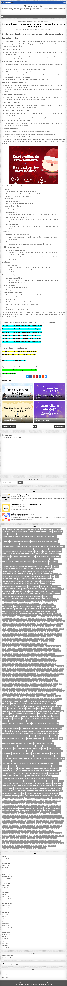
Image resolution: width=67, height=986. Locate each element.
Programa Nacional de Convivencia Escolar (30, 778)
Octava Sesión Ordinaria (39, 743)
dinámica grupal (27, 629)
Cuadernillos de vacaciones (35, 604)
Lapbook (27, 706)
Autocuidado (31, 551)
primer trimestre (13, 768)
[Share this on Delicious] (46, 376)
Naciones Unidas (55, 733)
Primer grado (5, 768)
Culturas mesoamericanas (25, 614)
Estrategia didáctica (19, 658)
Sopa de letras (53, 826)
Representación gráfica (7, 801)
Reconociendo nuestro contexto (18, 791)
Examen (22, 666)
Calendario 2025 (14, 566)
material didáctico (16, 723)
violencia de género (37, 848)
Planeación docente (38, 756)
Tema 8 (3, 838)
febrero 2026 (6, 934)
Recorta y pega (17, 793)
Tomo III (11, 843)
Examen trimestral (59, 666)
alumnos (48, 541)
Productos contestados (55, 771)
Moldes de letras (31, 731)
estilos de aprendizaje (52, 656)
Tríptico (31, 846)
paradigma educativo (27, 748)
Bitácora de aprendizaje (7, 561)
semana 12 (27, 811)
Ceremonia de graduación (49, 574)
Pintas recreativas (54, 751)
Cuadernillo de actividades (55, 591)
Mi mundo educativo (33, 6)
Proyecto (61, 781)
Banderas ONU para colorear (27, 554)
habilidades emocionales (21, 691)
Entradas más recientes (9, 426)
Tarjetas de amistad (43, 833)
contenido (18, 589)
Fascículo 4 (10, 671)
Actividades (25, 534)
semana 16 (48, 811)
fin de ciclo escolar (33, 681)
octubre (47, 743)
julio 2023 (5, 867)
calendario (59, 564)
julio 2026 (5, 945)
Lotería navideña (25, 718)
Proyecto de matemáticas (15, 783)
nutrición (13, 741)
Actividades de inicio (57, 534)
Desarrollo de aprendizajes (55, 616)
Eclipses (56, 636)
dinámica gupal (35, 629)
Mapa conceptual (13, 721)
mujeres (43, 731)
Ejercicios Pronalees (25, 646)
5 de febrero (44, 531)
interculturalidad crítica (55, 698)
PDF (60, 748)
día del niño (19, 624)
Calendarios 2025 (47, 566)
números (61, 738)
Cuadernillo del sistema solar (22, 599)
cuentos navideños (20, 611)
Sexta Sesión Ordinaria (7, 823)
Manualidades (5, 721)
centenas (35, 574)
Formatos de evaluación (35, 683)
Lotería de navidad (17, 718)
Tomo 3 (55, 841)
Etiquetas (37, 661)
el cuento (59, 646)
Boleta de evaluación (28, 561)
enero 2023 (5, 861)
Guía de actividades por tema (16, 688)
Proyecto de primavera (27, 783)
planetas (32, 758)
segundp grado (5, 811)
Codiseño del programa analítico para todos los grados (26, 504)
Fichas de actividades (20, 676)
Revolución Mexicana (49, 801)
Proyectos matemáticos (7, 788)
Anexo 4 (26, 544)
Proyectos (24, 786)
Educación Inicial (40, 639)
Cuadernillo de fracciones (40, 594)
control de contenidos (33, 589)
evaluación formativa (40, 664)
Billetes (40, 559)
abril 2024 (5, 887)
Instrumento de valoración (8, 698)
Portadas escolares (25, 761)
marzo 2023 (5, 865)
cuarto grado (5, 611)
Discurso (23, 631)
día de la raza (5, 621)
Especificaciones (37, 653)
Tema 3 (30, 836)
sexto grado (32, 823)
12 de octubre (16, 529)
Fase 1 (30, 671)
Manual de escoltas (55, 718)
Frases (60, 683)
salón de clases (38, 806)
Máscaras (24, 721)
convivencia (42, 589)
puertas (26, 788)
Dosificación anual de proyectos (20, 636)
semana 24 (36, 813)
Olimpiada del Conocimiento (8, 746)
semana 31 (20, 816)
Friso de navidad (5, 686)
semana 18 (59, 811)
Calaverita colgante (32, 564)
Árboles (50, 549)
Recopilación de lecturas (7, 793)
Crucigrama (16, 591)
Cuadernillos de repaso (22, 604)
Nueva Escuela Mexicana (38, 738)
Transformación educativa (8, 846)
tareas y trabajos (25, 833)
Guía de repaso (37, 688)
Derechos (35, 616)
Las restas (59, 706)
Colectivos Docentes (22, 579)
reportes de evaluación (57, 798)
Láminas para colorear (19, 706)
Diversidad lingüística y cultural (19, 634)
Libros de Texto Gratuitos (16, 713)
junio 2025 (5, 918)
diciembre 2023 (6, 878)
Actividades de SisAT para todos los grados (22, 514)
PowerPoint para (17, 763)
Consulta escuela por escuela (9, 589)
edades (60, 636)
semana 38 (59, 816)
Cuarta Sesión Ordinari (41, 609)
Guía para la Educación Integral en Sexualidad (52, 688)
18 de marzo (37, 529)
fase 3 (37, 671)
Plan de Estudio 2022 (37, 753)
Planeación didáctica (12, 756)
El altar (42, 646)
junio (23, 703)
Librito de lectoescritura (27, 711)
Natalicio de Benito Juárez (8, 736)
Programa (26, 773)
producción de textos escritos (41, 771)
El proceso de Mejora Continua (32, 649)
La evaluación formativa (39, 703)
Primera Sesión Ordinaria (32, 768)
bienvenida (35, 559)
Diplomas (41, 629)
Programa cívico (43, 773)
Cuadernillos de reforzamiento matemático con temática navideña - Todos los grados (33, 25)
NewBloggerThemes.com (45, 984)
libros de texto (5, 713)
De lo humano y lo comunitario (9, 616)
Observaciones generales (45, 741)
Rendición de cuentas (7, 798)
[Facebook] (62, 2)
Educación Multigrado (50, 639)
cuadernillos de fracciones (36, 601)
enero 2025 (5, 907)
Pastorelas (44, 748)
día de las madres (21, 621)
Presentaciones (12, 766)
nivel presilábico (54, 736)
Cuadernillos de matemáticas (49, 601)
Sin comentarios (21, 496)
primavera (59, 766)
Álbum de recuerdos (18, 541)
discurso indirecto (51, 631)
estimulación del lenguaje (8, 658)
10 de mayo (9, 529)
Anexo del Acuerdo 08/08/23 (39, 544)
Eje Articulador (44, 641)
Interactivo (46, 698)
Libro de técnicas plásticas (54, 711)
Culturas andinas (15, 614)
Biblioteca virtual (27, 559)
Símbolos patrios (59, 823)
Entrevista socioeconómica (46, 651)
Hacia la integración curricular (45, 691)
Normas (12, 738)
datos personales (57, 614)
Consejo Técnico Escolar (33, 586)
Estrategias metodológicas (49, 658)
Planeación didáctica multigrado (25, 756)
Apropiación (37, 549)
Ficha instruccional (6, 676)
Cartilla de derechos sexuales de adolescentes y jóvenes (15, 574)
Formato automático (6, 683)
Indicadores (16, 696)
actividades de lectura (7, 536)
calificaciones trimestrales (8, 569)
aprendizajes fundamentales (26, 549)
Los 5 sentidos (33, 716)
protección (49, 781)
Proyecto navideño (6, 786)
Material (35, 721)
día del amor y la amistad (38, 621)
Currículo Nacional (36, 614)
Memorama (9, 728)
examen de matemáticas (29, 666)
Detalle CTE (30, 619)
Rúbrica (23, 803)
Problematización (54, 768)
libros (62, 711)
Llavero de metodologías (7, 716)
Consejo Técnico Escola (21, 586)
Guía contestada (5, 688)
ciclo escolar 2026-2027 (44, 576)
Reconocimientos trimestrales (55, 791)
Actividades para (6, 539)
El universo (56, 649)
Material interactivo (26, 723)
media (53, 723)
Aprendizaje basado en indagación (41, 546)
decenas (18, 616)
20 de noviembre (44, 529)
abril (15, 534)
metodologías (42, 728)
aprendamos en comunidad (27, 546)
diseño (58, 631)
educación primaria (17, 641)
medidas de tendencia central (41, 726)
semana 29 (4, 816)
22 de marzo (19, 531)
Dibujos (42, 626)
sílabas (43, 823)
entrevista (36, 651)
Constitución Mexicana (55, 586)
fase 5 (44, 671)
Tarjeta (31, 833)
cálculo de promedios (43, 564)
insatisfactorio (50, 696)
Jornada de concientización (20, 701)
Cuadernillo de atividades (27, 594)
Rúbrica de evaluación (31, 803)
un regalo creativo (38, 846)
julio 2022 (4, 856)
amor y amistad (53, 541)
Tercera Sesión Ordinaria (41, 838)
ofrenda (52, 743)
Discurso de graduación (31, 631)
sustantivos (5, 828)
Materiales (34, 723)
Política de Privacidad (7, 974)
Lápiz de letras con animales (35, 706)
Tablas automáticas (31, 828)
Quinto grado (53, 788)
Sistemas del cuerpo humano (42, 826)
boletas (35, 561)
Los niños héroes (56, 716)
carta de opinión (31, 571)
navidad (27, 736)
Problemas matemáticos (43, 768)
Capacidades (42, 569)
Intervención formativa (7, 701)
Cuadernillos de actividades (22, 601)
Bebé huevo (58, 556)
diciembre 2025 (6, 930)
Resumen (38, 801)
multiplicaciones (6, 733)
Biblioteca (11, 559)
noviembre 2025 (7, 927)
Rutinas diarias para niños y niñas (10, 806)
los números (5, 718)
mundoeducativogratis (9, 2)
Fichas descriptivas (40, 676)
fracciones (55, 683)
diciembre (58, 626)
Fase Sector (60, 671)
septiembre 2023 (7, 872)
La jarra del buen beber (50, 703)
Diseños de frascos (6, 634)
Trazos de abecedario (20, 846)
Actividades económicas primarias (38, 536)
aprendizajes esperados (14, 549)
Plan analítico (28, 753)
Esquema (52, 653)
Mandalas (43, 718)
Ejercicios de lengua (42, 644)
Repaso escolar (15, 798)
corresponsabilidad (55, 589)
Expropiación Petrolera (46, 668)
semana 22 (25, 813)
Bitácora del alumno (18, 561)
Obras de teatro (28, 741)
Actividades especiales (52, 536)
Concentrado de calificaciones (22, 584)
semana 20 (14, 813)
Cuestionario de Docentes (50, 611)
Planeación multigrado (49, 756)
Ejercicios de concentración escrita (29, 644)
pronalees (32, 781)
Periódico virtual (45, 751)
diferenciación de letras (12, 629)
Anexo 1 (13, 544)
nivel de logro (46, 736)
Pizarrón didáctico (16, 753)
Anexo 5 (30, 544)
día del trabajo (32, 624)
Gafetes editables (39, 686)
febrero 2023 (6, 863)
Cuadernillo (31, 591)
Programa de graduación (31, 776)
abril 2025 (5, 914)
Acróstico (19, 534)
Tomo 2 (51, 841)
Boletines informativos (7, 564)
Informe (33, 696)
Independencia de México (7, 696)
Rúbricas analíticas (52, 803)
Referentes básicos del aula (52, 793)
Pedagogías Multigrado (7, 751)
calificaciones (55, 566)
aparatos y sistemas (15, 546)
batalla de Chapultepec (41, 556)
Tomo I (3, 843)
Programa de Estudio (7, 776)
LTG (31, 718)
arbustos (55, 549)
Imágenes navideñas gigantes (48, 693)
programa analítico (34, 773)
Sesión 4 (42, 821)
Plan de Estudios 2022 (56, 753)
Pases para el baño (37, 748)
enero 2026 (6, 932)
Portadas (18, 761)
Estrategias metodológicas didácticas (11, 661)
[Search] (64, 2)
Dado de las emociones (47, 614)
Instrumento (58, 696)
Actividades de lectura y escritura (21, 536)
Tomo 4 (59, 841)
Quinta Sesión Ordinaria (44, 788)
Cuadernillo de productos (22, 596)
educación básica (6, 639)
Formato (56, 681)
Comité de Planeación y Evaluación (45, 579)
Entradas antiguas (59, 426)
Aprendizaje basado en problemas (57, 546)
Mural (35, 733)
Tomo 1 (47, 841)
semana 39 (4, 818)
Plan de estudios (46, 753)
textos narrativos (52, 838)
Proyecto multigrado (58, 783)
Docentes (41, 634)
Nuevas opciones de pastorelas (51, 738)
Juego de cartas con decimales (34, 701)
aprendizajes (5, 549)
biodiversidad (46, 559)
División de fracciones (33, 634)
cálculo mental (52, 564)
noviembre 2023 (7, 876)
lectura (23, 708)
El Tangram (42, 649)
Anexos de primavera (54, 544)
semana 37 (53, 816)
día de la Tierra (12, 621)
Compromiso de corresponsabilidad (32, 581)
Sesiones (52, 821)
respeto (27, 801)
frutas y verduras (18, 686)
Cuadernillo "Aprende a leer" (41, 591)
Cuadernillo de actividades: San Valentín (11, 594)
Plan (23, 753)
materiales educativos (43, 723)
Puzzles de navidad (33, 788)
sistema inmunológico (14, 826)
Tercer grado (23, 838)
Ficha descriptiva (32, 673)
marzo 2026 (5, 936)
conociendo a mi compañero (46, 584)
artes (3, 551)
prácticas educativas (26, 763)
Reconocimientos (30, 791)
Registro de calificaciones (41, 796)
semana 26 (47, 813)
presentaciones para (21, 766)
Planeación (4, 756)
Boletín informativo (53, 561)
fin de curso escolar (43, 681)
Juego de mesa (56, 701)
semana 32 (25, 816)
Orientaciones (39, 746)
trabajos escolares (59, 843)
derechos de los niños (43, 616)
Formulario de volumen (47, 683)
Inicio (34, 426)
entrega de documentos (27, 651)
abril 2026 (5, 938)
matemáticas (36, 21)
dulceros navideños (38, 636)
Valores (16, 848)
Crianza (62, 589)
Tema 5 (54, 836)
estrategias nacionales (26, 661)
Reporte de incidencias (41, 798)
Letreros (58, 708)
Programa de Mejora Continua (45, 776)
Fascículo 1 (55, 668)
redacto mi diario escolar (40, 793)
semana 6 (30, 818)
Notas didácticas (22, 738)
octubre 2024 (6, 901)
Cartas (46, 571)
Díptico (56, 629)
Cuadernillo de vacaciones (8, 599)
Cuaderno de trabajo (45, 606)
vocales (44, 848)
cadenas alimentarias (18, 564)
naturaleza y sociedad (20, 736)
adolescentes (44, 539)
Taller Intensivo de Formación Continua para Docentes (41, 831)
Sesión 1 (28, 821)
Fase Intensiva (53, 671)
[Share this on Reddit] (43, 376)
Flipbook (51, 681)
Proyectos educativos (46, 786)
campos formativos (34, 569)
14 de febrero (23, 529)
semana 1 (12, 811)
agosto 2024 (5, 896)
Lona (15, 716)
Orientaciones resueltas (7, 748)
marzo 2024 (5, 885)
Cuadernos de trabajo (20, 609)
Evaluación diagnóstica (29, 664)
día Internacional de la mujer (43, 624)
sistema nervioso (24, 826)
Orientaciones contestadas (49, 746)
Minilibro (8, 731)
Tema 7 (61, 836)
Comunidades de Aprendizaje (8, 584)
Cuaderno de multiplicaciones (33, 606)
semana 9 (45, 818)
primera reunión (21, 768)
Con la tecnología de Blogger (11, 964)
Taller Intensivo (5, 831)
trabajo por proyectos (27, 843)
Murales (39, 733)
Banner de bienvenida (54, 554)
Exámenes (4, 668)
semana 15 (43, 811)
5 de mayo (55, 531)
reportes (49, 798)
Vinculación (29, 848)
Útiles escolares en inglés (8, 848)
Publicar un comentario (44, 29)
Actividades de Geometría (45, 534)
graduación (51, 686)
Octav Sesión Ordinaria (28, 743)
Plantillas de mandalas (53, 758)
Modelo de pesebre (18, 731)
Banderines (41, 554)
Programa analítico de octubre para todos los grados (17, 397)
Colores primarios (32, 579)
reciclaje (59, 788)
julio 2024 (5, 894)
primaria (54, 766)
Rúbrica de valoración (42, 803)
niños (34, 736)
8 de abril (60, 531)
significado (38, 823)
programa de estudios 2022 (19, 776)
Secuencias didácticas (7, 808)
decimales (23, 616)
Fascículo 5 (17, 671)
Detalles (36, 619)
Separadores (5, 821)
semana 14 (38, 811)
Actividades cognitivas (34, 534)
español (30, 653)
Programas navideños (18, 781)
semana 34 (37, 816)
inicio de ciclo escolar (41, 696)
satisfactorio (58, 806)
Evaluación (54, 661)
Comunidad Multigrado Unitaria (48, 581)
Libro (35, 711)
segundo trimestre (56, 808)
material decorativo (6, 723)
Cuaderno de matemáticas (20, 606)
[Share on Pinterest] (37, 376)
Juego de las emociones (47, 701)
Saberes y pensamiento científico (26, 806)
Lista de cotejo (44, 713)
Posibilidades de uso (56, 761)
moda (12, 731)
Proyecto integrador (47, 783)
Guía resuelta (5, 691)
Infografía (22, 696)
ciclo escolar (59, 574)
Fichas (13, 676)
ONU (16, 746)
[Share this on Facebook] (30, 376)
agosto (11, 541)
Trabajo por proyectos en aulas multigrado (43, 843)
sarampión (51, 806)
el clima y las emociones (50, 646)
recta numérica (29, 793)
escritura (15, 653)
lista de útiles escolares (54, 713)
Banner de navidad (6, 556)
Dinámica (21, 629)
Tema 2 (42, 836)
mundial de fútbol (19, 733)
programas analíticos (7, 781)
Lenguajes (49, 708)
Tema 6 (57, 836)
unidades (45, 846)
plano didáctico (38, 758)
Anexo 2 (17, 544)
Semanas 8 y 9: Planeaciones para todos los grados (49, 397)
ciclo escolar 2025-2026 (32, 576)
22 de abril (12, 531)
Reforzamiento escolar (24, 796)
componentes (20, 581)
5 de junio (50, 531)
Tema (27, 836)
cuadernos (53, 606)
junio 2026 (5, 943)
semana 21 (20, 813)
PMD (61, 758)
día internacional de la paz (57, 624)
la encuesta (30, 703)
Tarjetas (36, 833)
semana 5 (25, 818)
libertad (4, 711)
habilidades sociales (32, 691)
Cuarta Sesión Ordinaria (53, 609)
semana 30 (15, 816)
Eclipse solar (50, 636)
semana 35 (42, 816)
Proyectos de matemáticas (33, 786)
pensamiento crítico (21, 751)
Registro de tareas (52, 796)
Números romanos (6, 741)
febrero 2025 (6, 910)
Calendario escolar (23, 566)
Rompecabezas (5, 803)
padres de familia (17, 748)
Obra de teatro (20, 741)
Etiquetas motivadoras (45, 661)
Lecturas (39, 708)
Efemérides (35, 641)
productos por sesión (7, 773)
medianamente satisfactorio (8, 726)
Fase (27, 671)
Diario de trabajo (36, 626)
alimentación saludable (36, 541)
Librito (8, 711)
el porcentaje (22, 649)
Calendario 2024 (5, 566)
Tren (27, 846)
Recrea (23, 793)
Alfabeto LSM (27, 541)
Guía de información (28, 688)
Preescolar (35, 763)
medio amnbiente (60, 726)
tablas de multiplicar (41, 828)
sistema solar (32, 826)
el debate (4, 649)
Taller (58, 828)
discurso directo (42, 631)
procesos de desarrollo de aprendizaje (25, 771)
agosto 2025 (6, 921)
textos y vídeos (5, 841)
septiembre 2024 (7, 898)
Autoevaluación (38, 551)
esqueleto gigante (46, 653)
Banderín (37, 554)
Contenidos (24, 589)
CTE (21, 591)
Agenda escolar (5, 541)
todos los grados (44, 21)
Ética (33, 661)
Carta (15, 571)
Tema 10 (38, 836)
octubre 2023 (6, 874)
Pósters (4, 763)
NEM (31, 736)
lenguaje (44, 708)
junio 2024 (5, 892)
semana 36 (48, 816)
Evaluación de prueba (18, 664)
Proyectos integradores (57, 786)
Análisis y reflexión (6, 544)
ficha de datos (13, 673)
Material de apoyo (42, 721)
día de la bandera (42, 619)
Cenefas (30, 574)
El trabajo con (49, 649)
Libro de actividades (42, 711)
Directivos (61, 629)
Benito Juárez (5, 559)
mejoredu (4, 728)
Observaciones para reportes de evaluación (12, 743)
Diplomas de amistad (49, 629)
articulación (8, 551)
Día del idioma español (59, 621)
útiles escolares (51, 846)
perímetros (29, 751)
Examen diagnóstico (49, 666)
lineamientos (26, 713)
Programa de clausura (53, 773)
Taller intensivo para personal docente (11, 833)
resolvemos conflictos (19, 801)
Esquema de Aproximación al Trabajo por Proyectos (14, 656)
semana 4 (10, 818)
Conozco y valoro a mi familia (8, 586)
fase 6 (48, 671)
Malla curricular (37, 718)
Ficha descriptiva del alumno (43, 673)
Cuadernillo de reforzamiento (35, 596)
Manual (48, 718)
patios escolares (52, 748)
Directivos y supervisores (8, 631)
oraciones (20, 746)
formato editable (25, 683)
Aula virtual (24, 551)
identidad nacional (32, 693)
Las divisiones (46, 706)
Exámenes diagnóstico (12, 668)
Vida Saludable (22, 848)
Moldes (25, 731)
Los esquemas (48, 716)
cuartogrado (12, 611)
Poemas (13, 761)
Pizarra (61, 751)
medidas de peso (29, 726)
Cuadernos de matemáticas (8, 609)
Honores (9, 693)
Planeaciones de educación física (9, 758)
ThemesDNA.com (24, 984)
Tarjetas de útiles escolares (55, 833)
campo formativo (25, 569)
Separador (61, 818)
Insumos (29, 698)
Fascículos (22, 671)
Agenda (49, 539)
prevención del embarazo (45, 766)
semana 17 (53, 811)
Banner (47, 554)
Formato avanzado (16, 683)
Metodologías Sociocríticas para (54, 728)
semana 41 (20, 818)
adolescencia (37, 539)
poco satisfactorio (6, 761)
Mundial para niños (28, 733)
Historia (4, 693)
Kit (26, 703)
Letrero (53, 708)
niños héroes (39, 736)
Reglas (59, 796)
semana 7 (35, 818)
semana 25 (42, 813)
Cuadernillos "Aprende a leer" (8, 601)
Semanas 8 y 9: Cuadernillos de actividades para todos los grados (16, 420)
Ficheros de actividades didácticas (10, 681)
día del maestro (12, 624)
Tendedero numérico (14, 838)
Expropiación (37, 668)
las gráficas (53, 706)
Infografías (28, 696)
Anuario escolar (5, 546)
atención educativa (16, 551)
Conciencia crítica (34, 584)
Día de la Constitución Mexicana (54, 619)
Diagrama (29, 626)
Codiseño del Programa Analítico (9, 579)
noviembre (29, 738)
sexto (27, 823)
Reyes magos (58, 801)
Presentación (5, 766)
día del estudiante (49, 621)
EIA (39, 641)
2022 (50, 529)
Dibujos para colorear (50, 626)
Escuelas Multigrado (23, 653)
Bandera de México (6, 554)
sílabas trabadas (50, 823)
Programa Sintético (45, 778)
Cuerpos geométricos (39, 611)
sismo (6, 826)
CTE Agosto (25, 591)
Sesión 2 (33, 821)
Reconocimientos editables (41, 791)
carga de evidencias (50, 569)
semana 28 (58, 813)
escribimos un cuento (7, 653)
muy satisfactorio (46, 733)
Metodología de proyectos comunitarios (29, 728)
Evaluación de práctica (7, 664)
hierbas (55, 691)
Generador (45, 686)
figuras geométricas (23, 681)
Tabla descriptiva (22, 828)
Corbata (48, 589)
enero (15, 651)
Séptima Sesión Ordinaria (20, 821)
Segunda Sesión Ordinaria (37, 808)
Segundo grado (47, 808)
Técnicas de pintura (20, 836)
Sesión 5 (47, 821)
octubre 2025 (6, 925)
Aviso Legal (5, 977)
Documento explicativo (7, 636)
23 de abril (25, 531)
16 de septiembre (30, 529)
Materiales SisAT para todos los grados (21, 495)
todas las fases (31, 841)
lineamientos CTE (33, 713)
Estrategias (27, 658)
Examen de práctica (40, 666)
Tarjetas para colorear (7, 836)
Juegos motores (14, 703)
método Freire (16, 728)
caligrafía (18, 569)
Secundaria (15, 808)
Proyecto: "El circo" (16, 786)
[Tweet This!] (27, 376)
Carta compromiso (22, 571)
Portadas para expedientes (37, 761)
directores (17, 631)
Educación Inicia (32, 639)
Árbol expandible (44, 549)
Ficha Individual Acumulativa (57, 673)
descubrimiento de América (8, 619)
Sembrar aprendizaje (53, 818)
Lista (39, 713)
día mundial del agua (6, 626)
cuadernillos (56, 599)
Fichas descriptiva (30, 676)
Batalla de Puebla (51, 556)
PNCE (64, 758)
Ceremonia (40, 574)
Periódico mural (36, 751)
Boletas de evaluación (43, 561)
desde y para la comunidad (21, 619)
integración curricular (36, 698)
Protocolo (55, 781)
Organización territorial (29, 746)
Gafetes (32, 686)
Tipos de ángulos (14, 841)
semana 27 (53, 813)
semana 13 (32, 811)
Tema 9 (7, 838)
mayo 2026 (5, 941)
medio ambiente (52, 726)
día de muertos (28, 621)
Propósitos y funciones (40, 781)
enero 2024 (5, 881)
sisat (3, 826)
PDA (57, 748)
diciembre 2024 (6, 905)
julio (20, 703)
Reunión (42, 801)
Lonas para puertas (25, 716)
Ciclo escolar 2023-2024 (7, 576)
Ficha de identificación (22, 673)
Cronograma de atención (7, 591)
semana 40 (15, 818)
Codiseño (57, 576)
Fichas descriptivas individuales (9, 678)
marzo (19, 721)
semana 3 (10, 816)
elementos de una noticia (7, 651)
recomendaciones (6, 791)
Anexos (47, 544)
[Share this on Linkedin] (40, 376)
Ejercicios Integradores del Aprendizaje (11, 646)
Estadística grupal (41, 656)
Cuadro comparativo (30, 609)
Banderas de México (15, 554)
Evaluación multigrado (51, 664)
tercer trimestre (31, 838)
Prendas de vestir (54, 763)
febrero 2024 (6, 883)
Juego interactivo (6, 703)
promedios (26, 781)
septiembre (11, 821)
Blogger (47, 982)
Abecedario (10, 534)
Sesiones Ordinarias (59, 821)
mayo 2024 (5, 890)
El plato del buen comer (12, 649)
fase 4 (41, 671)
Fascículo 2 (61, 668)
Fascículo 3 (4, 671)
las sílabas (4, 708)
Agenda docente (55, 539)
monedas (38, 731)
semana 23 (31, 813)
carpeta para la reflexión (7, 571)
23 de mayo (30, 531)
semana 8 (40, 818)
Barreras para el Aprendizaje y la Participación (24, 556)
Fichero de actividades (34, 678)
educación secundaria (27, 641)
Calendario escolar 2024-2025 (35, 566)
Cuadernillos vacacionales (48, 604)
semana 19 (4, 813)
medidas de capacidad (20, 726)
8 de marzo (4, 534)
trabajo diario (17, 843)
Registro (32, 796)
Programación (54, 778)
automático (59, 551)
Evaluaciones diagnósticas (8, 666)
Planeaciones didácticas (23, 758)
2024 (53, 529)
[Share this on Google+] (34, 376)
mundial (12, 733)
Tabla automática (13, 828)
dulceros (31, 636)
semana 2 (9, 813)
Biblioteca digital (19, 559)
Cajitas (25, 564)
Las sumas (10, 708)
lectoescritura (17, 708)
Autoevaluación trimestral (49, 551)
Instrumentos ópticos (20, 698)
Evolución (17, 666)
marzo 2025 (5, 912)
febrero (7, 673)
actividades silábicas (15, 539)
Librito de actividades (16, 711)
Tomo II (7, 843)
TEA (14, 836)
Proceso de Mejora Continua (8, 771)
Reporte (22, 798)
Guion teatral (12, 691)
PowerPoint (9, 763)
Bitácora (52, 559)
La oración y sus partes (7, 706)
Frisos (11, 686)
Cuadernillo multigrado (34, 599)
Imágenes (39, 693)
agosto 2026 (5, 947)
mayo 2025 (5, 916)
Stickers (60, 826)
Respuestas (32, 801)
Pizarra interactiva (6, 753)
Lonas (18, 716)
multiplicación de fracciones (52, 731)
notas (16, 738)
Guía (56, 686)
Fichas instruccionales (23, 678)
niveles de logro (5, 738)
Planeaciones (58, 756)
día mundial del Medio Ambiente (19, 626)
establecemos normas (31, 656)
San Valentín (45, 806)
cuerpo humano (29, 611)
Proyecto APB (5, 783)
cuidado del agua (6, 614)
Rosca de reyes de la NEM (15, 803)
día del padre (25, 624)
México (3, 731)
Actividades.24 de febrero (27, 539)
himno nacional (61, 691)
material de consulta (52, 721)
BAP (12, 556)
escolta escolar (56, 651)
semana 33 (31, 816)
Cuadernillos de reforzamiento (26, 21)
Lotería (10, 718)
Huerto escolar (15, 693)
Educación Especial (15, 639)
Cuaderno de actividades (7, 606)
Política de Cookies (7, 972)
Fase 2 (33, 671)
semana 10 (17, 811)
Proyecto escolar (37, 783)
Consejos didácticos (44, 586)
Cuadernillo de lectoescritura (53, 594)
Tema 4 (50, 836)
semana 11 (22, 811)
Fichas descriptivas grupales (52, 676)
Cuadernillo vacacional (46, 599)
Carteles (51, 571)
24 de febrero (37, 531)
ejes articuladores (35, 646)
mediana (57, 723)
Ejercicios (51, 641)
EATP (45, 636)
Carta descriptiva (40, 571)
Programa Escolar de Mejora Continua (10, 778)
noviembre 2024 (7, 903)
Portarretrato (47, 761)
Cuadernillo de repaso (48, 596)
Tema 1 (34, 836)
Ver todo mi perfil (6, 957)
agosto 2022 (5, 858)
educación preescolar (7, 641)
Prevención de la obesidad (33, 766)
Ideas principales (23, 693)
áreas (60, 549)
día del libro (5, 624)
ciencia (52, 576)
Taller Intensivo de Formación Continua (19, 831)
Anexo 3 (21, 544)
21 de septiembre (5, 531)
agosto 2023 (5, 869)
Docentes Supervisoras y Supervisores (53, 634)
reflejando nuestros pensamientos (10, 796)
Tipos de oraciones (23, 841)
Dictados (4, 629)
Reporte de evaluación (30, 798)
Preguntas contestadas (43, 763)
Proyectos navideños (19, 788)
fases (3, 673)
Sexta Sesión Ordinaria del (19, 823)
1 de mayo (4, 529)
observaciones (36, 741)
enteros (19, 651)
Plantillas (45, 758)
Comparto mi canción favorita (9, 581)
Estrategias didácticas (36, 658)
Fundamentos (26, 686)
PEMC (14, 751)
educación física (23, 639)
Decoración (29, 616)
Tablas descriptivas (51, 828)
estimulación (61, 656)
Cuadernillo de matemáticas (8, 596)
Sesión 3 (38, 821)
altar (43, 541)
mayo (50, 723)
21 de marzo (58, 529)
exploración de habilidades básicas (26, 668)
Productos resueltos (18, 773)
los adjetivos (41, 716)
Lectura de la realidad (31, 708)
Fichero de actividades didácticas (47, 678)
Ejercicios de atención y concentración (11, 644)
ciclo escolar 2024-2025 (20, 576)
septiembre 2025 (7, 923)
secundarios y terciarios (25, 808)
